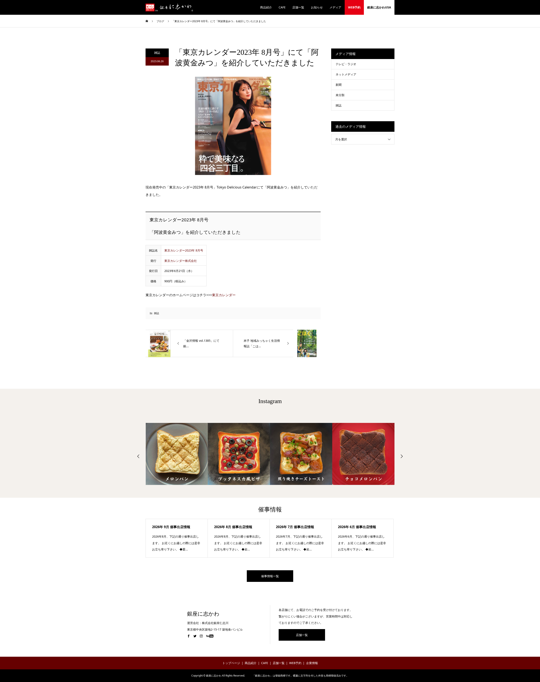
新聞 (339, 85)
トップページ (231, 663)
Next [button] (402, 456)
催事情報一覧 (270, 576)
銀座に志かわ (203, 613)
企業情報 (312, 663)
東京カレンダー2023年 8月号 (183, 250)
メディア (335, 7)
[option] (177, 454)
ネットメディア (346, 74)
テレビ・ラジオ (346, 64)
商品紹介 (266, 7)
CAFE (282, 7)
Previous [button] (138, 456)
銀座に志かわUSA (379, 7)
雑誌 (157, 53)
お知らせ (317, 7)
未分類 (340, 95)
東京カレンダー (224, 295)
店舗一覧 (298, 7)
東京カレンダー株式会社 (180, 261)
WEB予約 (354, 7)
